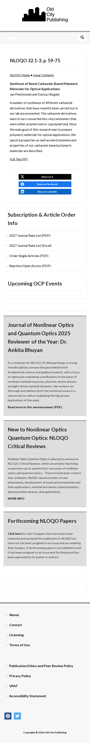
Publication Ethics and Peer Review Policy (41, 666)
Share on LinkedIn (47, 191)
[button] (12, 38)
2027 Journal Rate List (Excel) (30, 245)
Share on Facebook (47, 184)
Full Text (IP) (19, 159)
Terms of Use (19, 645)
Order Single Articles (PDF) (28, 256)
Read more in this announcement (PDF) (35, 407)
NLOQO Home (20, 75)
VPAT (13, 686)
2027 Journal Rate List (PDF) (29, 235)
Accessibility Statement (27, 696)
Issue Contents (43, 75)
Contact (15, 625)
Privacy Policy (20, 676)
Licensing (16, 635)
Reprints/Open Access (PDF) (30, 266)
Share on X (47, 176)
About (14, 615)
